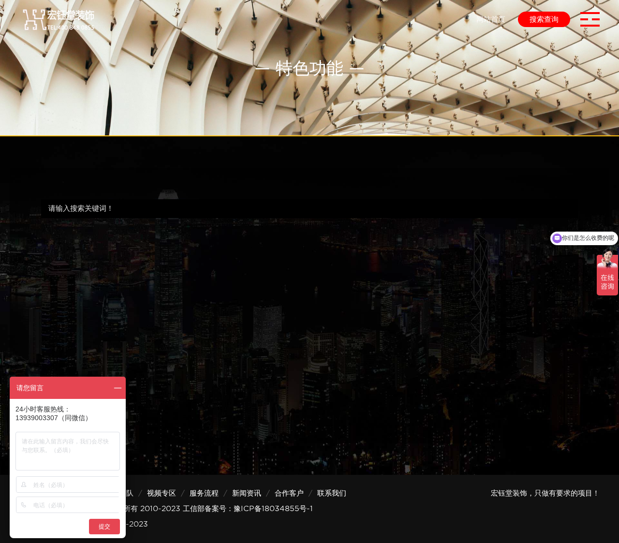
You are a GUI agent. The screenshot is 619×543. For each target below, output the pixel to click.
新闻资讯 (246, 493)
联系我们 (331, 493)
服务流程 (204, 493)
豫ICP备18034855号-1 (273, 508)
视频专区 (161, 493)
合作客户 (289, 493)
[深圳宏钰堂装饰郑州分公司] (57, 19)
